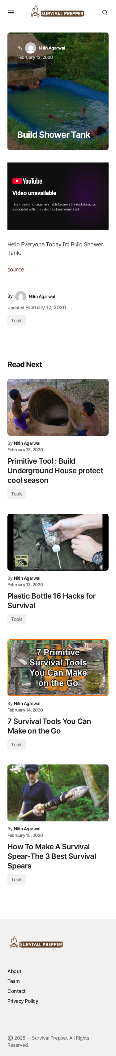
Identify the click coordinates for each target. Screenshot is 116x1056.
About (14, 971)
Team (13, 981)
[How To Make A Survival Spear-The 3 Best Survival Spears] (58, 792)
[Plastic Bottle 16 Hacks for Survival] (58, 542)
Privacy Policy (22, 1001)
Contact (16, 991)
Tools (17, 320)
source (15, 269)
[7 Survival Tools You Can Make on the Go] (58, 667)
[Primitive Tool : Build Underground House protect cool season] (58, 407)
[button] (11, 12)
